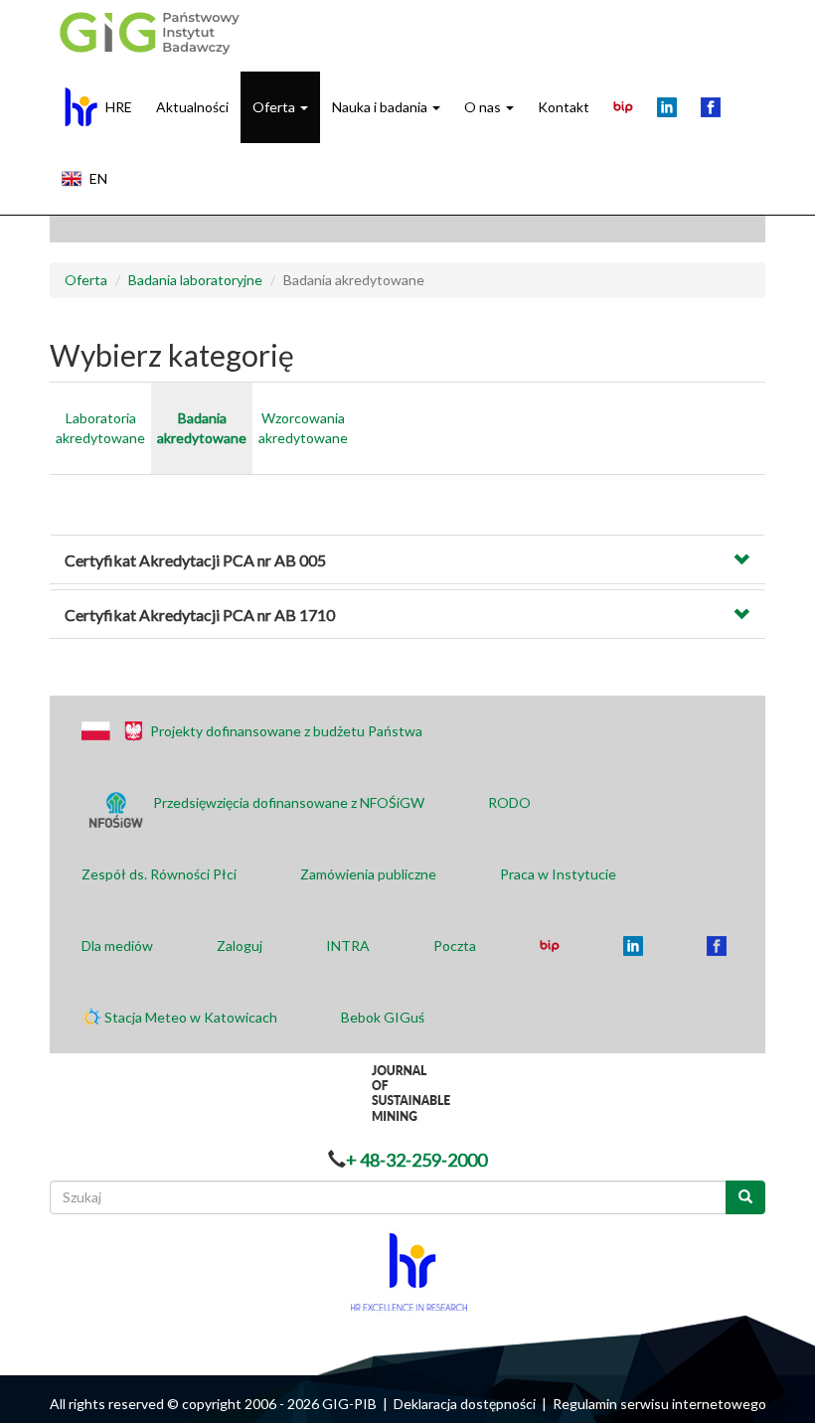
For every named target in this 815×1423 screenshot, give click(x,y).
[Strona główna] (147, 32)
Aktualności (192, 106)
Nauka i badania (381, 106)
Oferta (275, 106)
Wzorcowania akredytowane (303, 427)
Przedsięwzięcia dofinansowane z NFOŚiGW (288, 802)
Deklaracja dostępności (465, 1403)
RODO (509, 802)
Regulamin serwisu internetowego (659, 1403)
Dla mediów (117, 945)
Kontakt (563, 106)
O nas (484, 106)
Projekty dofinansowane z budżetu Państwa (286, 730)
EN (98, 178)
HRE (118, 106)
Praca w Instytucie (558, 874)
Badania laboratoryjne (195, 279)
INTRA (348, 945)
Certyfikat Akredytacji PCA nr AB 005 (195, 560)
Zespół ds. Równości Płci (159, 874)
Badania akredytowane (201, 427)
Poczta (454, 945)
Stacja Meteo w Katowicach (190, 1017)
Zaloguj (239, 945)
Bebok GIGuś (382, 1017)
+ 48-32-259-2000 (416, 1160)
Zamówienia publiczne (368, 874)
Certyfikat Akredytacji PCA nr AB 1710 (200, 614)
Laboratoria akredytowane (100, 427)
